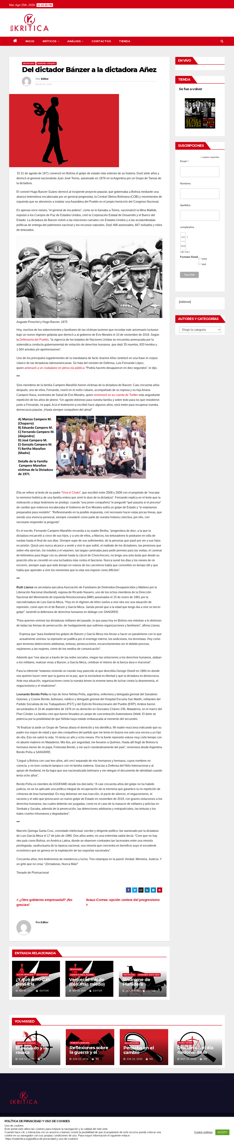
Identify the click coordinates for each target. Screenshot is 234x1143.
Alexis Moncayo (25, 975)
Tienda (124, 41)
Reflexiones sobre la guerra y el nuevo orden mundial (88, 1054)
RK (43, 1059)
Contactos (101, 41)
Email (184, 161)
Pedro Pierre (185, 1043)
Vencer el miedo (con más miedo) (87, 982)
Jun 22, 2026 (27, 1059)
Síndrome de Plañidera (136, 982)
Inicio (30, 41)
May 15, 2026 (188, 1059)
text (204, 264)
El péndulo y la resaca (31, 1050)
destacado (28, 63)
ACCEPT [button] (222, 1132)
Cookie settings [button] (203, 1132)
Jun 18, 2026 (134, 1059)
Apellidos (185, 205)
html (204, 258)
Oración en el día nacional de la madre (195, 1052)
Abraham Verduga (26, 1043)
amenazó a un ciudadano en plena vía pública (54, 367)
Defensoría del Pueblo (34, 339)
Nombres (185, 183)
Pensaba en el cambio (138, 1050)
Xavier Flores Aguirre (82, 975)
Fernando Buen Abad (149, 975)
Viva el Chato (71, 492)
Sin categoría (131, 1043)
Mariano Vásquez (46, 63)
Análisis (74, 41)
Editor (45, 78)
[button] (222, 41)
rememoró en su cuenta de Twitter (116, 394)
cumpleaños (187, 227)
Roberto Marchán (80, 1043)
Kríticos (50, 41)
